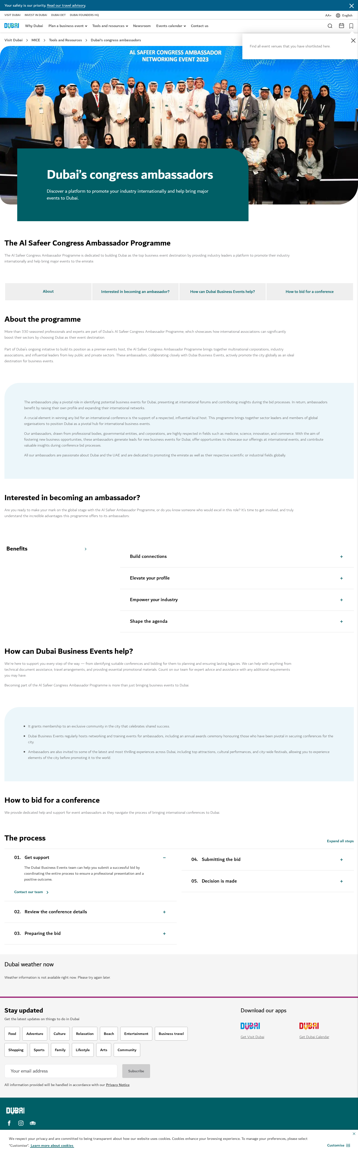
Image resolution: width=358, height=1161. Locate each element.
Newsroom (142, 26)
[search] (330, 25)
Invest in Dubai (36, 15)
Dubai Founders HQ (84, 15)
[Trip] (349, 26)
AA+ (328, 15)
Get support (37, 858)
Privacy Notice (118, 1085)
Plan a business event (66, 26)
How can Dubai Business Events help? (222, 291)
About (48, 291)
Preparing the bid (43, 934)
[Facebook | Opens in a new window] (9, 1123)
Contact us (199, 26)
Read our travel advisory (66, 5)
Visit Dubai (12, 15)
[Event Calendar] (341, 25)
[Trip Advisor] (33, 1123)
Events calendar (169, 26)
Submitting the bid (221, 860)
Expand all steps (340, 841)
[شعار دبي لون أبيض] (47, 1110)
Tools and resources (108, 26)
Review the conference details (56, 912)
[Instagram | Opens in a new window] (21, 1123)
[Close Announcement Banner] (351, 5)
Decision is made (219, 881)
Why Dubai (34, 26)
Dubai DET (58, 15)
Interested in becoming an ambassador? (135, 291)
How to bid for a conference (310, 291)
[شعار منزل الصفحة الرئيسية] (11, 26)
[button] (338, 1145)
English (347, 15)
